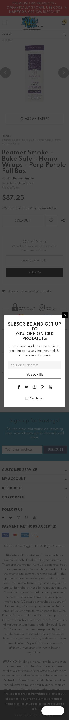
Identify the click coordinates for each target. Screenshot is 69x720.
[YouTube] (50, 387)
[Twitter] (27, 387)
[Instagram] (34, 387)
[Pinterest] (42, 387)
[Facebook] (19, 387)
